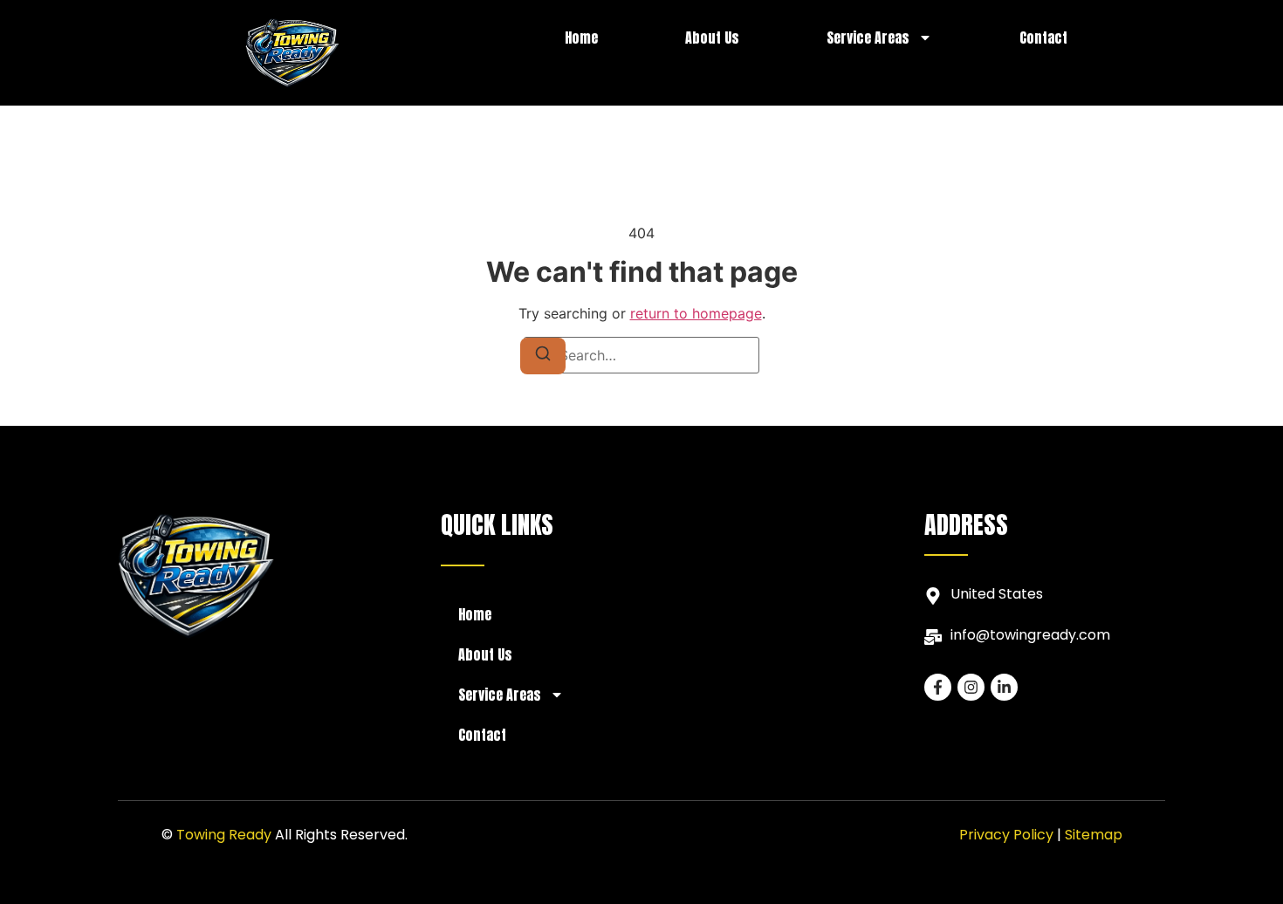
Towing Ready (223, 835)
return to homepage (696, 313)
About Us (712, 37)
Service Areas (868, 37)
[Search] (543, 356)
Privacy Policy (1006, 835)
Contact (1043, 37)
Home (581, 37)
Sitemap (1093, 835)
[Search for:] (641, 355)
